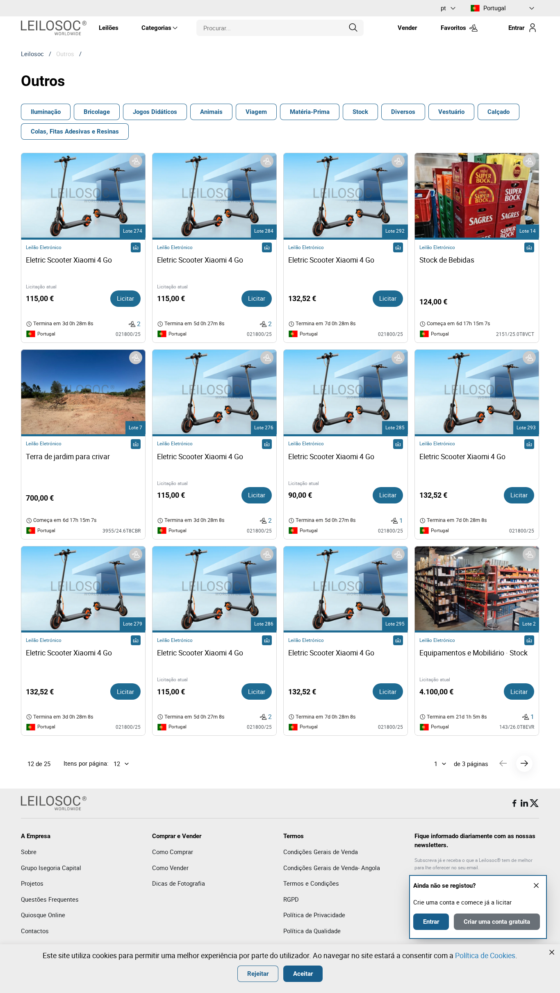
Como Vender (170, 868)
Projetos (32, 883)
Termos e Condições (311, 883)
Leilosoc (32, 54)
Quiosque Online (43, 915)
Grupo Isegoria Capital (51, 868)
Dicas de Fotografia (178, 883)
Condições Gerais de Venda (320, 852)
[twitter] (534, 803)
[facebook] (514, 803)
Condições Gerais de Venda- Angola (331, 868)
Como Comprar (172, 852)
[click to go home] (54, 27)
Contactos (35, 931)
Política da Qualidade (312, 931)
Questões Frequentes (50, 899)
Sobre (28, 852)
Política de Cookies (485, 955)
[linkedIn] (524, 803)
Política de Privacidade (314, 915)
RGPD (291, 899)
